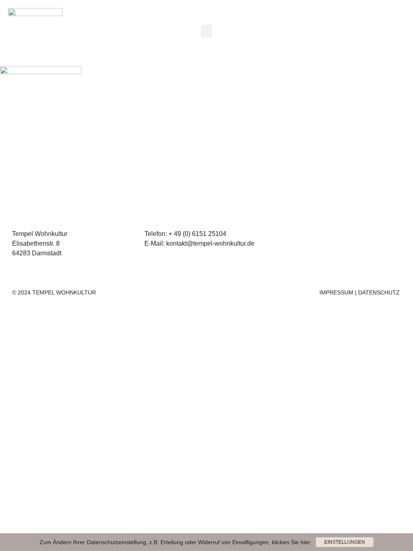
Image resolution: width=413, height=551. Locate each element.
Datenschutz (379, 292)
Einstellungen (344, 542)
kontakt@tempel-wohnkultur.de (210, 243)
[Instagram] (370, 33)
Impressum (336, 292)
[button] (206, 31)
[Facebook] (392, 33)
